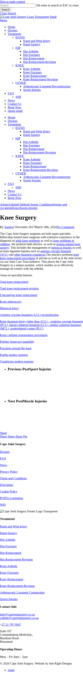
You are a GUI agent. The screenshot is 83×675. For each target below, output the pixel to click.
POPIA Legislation (11, 498)
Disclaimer (6, 485)
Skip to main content (12, 1)
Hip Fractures (31, 145)
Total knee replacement (14, 281)
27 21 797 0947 (11, 624)
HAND (20, 128)
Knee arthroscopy (11, 301)
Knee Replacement (34, 166)
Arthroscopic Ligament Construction (22, 592)
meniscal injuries (61, 247)
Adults (4, 204)
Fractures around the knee (15, 348)
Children (23, 204)
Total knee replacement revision (19, 288)
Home (11, 117)
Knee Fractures (32, 163)
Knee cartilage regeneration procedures (23, 335)
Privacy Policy (9, 471)
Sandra (8, 227)
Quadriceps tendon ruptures (17, 361)
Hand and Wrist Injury (36, 131)
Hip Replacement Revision (39, 152)
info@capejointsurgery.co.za (17, 614)
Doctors (12, 121)
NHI (18, 187)
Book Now (14, 198)
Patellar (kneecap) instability (17, 341)
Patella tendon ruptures (14, 355)
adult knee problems (27, 240)
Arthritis (13, 204)
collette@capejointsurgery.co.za (19, 618)
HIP (17, 138)
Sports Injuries (32, 180)
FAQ (11, 184)
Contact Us (14, 194)
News (11, 191)
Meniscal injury (9, 308)
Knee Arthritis (31, 159)
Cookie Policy (8, 491)
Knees (16, 208)
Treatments (14, 124)
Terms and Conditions (13, 478)
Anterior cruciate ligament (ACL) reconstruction (29, 315)
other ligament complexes (29, 254)
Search (5, 9)
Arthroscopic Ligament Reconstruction (46, 177)
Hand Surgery (31, 135)
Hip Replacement (33, 149)
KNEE (19, 156)
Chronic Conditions (41, 204)
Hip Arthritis (30, 142)
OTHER (20, 173)
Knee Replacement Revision (40, 170)
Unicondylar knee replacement (18, 295)
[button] (8, 13)
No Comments (65, 227)
